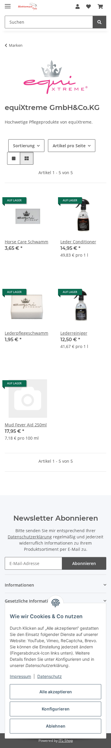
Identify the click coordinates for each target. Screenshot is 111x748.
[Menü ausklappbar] (8, 3)
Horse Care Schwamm (26, 242)
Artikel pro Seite (69, 145)
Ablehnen (55, 725)
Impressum (20, 676)
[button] (77, 6)
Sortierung (24, 145)
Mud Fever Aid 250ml (26, 425)
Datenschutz (49, 676)
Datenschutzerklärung (30, 537)
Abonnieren (84, 563)
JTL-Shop (66, 740)
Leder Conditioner (78, 242)
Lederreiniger (73, 333)
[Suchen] (99, 22)
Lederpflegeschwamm (26, 333)
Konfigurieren (56, 708)
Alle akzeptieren (55, 691)
